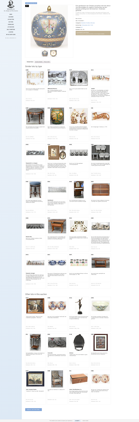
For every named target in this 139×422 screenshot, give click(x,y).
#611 (82, 27)
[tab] (30, 62)
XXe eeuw (92, 22)
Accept (77, 420)
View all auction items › (33, 409)
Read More (85, 420)
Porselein (88, 22)
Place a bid (46, 61)
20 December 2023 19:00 (87, 25)
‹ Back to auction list (31, 3)
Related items (30, 61)
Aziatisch (83, 22)
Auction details (38, 61)
